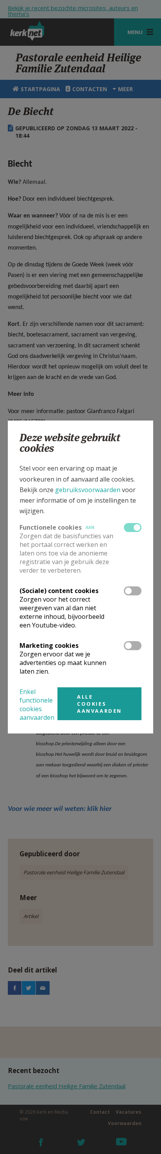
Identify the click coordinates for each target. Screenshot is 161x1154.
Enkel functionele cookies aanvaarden (37, 704)
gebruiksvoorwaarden (87, 489)
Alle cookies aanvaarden (99, 703)
